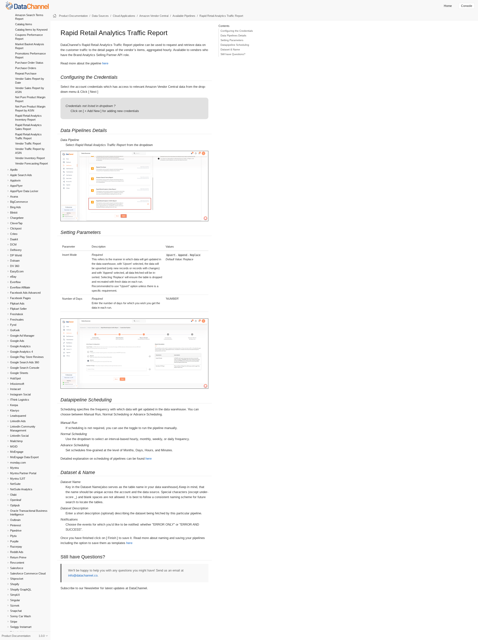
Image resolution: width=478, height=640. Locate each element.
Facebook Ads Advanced (25, 292)
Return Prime (18, 557)
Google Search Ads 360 (24, 362)
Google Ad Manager (22, 335)
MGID (14, 446)
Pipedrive (15, 530)
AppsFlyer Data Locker (24, 191)
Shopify (14, 584)
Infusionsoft (17, 383)
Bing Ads (15, 207)
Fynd (13, 324)
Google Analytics (20, 346)
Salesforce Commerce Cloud (28, 573)
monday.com (18, 462)
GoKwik (15, 330)
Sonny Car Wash (20, 616)
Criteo (13, 233)
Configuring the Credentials (237, 30)
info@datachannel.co (82, 575)
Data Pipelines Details (233, 35)
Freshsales (17, 319)
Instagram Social (20, 394)
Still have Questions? (233, 54)
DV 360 (14, 266)
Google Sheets (19, 373)
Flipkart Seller (18, 308)
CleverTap (16, 223)
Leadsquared (18, 415)
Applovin (15, 180)
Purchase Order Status (29, 62)
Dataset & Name (230, 49)
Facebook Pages (20, 298)
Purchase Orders (25, 68)
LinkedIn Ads (18, 421)
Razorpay (16, 546)
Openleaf (15, 499)
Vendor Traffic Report (28, 143)
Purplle (14, 541)
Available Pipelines (184, 15)
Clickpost (15, 228)
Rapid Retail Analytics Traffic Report (221, 15)
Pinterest (15, 525)
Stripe (13, 621)
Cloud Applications (124, 15)
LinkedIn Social (19, 435)
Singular (15, 600)
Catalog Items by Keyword (31, 29)
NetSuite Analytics (21, 489)
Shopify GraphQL (20, 589)
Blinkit (13, 212)
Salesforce (16, 568)
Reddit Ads (16, 552)
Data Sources (100, 15)
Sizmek (14, 605)
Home (448, 5)
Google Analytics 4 (21, 351)
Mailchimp (16, 441)
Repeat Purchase (25, 73)
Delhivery (16, 249)
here (105, 63)
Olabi (13, 494)
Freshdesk (16, 314)
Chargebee (17, 217)
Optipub (15, 505)
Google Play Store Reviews (27, 356)
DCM (13, 244)
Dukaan (15, 260)
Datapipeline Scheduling (235, 45)
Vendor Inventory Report (30, 158)
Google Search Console (24, 367)
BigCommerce (19, 201)
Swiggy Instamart (20, 626)
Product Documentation (73, 15)
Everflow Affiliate (20, 287)
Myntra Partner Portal (23, 473)
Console (466, 5)
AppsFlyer (16, 185)
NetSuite (15, 483)
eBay (13, 276)
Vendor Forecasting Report (31, 163)
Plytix (13, 536)
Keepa (14, 405)
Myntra (14, 467)
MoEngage (16, 451)
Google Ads (17, 340)
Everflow (15, 282)
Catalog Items (23, 24)
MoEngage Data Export (24, 457)
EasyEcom (17, 271)
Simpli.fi (15, 594)
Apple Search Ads (21, 175)
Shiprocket (16, 578)
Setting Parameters (232, 40)
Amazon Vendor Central (153, 15)
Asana (14, 196)
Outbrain (15, 519)
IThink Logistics (19, 399)
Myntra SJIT (17, 478)
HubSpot (15, 378)
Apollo (14, 169)
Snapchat (16, 610)
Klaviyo (14, 410)
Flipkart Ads (17, 303)
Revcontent (17, 562)
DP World (16, 255)
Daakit (14, 239)
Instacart (15, 389)
